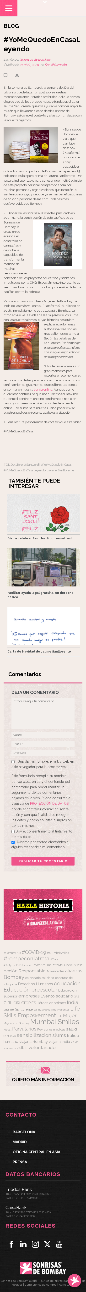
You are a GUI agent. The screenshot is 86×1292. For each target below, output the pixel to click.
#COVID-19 (34, 952)
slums (59, 1035)
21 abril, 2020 (29, 65)
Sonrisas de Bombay (35, 59)
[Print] (19, 75)
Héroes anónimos (51, 1003)
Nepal (7, 1029)
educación (67, 983)
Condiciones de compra (41, 1284)
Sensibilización (56, 65)
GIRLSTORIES (24, 1003)
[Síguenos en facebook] (11, 1244)
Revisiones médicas (51, 1029)
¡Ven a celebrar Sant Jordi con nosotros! (39, 538)
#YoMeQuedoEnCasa (56, 464)
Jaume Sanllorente (60, 470)
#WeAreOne (42, 965)
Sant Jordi (10, 1036)
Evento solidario (57, 995)
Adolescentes (55, 971)
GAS (76, 996)
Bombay (14, 977)
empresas (29, 996)
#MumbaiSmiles (58, 953)
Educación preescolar (30, 990)
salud (71, 1029)
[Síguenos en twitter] (47, 1244)
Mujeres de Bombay (16, 1023)
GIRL (8, 1002)
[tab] (43, 1132)
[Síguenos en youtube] (59, 1244)
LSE (59, 1016)
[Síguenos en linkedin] (23, 1244)
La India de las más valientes (51, 1009)
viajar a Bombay (33, 1041)
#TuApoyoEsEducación (18, 965)
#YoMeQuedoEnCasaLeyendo (25, 470)
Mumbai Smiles (54, 1021)
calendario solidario (39, 978)
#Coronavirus (12, 953)
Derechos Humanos (35, 984)
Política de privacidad (54, 1280)
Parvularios (24, 1029)
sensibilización (34, 1035)
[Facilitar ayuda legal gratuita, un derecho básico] (43, 567)
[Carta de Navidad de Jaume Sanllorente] (43, 626)
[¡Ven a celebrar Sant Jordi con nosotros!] (43, 513)
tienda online (43, 389)
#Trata (54, 959)
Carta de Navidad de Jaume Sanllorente (39, 651)
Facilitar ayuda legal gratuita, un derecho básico (40, 595)
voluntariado (42, 1047)
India (72, 1002)
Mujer (70, 1015)
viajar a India (59, 1041)
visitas (21, 1047)
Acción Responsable (25, 970)
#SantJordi (32, 464)
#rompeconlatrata (26, 958)
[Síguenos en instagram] (35, 1244)
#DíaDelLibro (13, 464)
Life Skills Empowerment (42, 1011)
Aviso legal (66, 1284)
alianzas (73, 970)
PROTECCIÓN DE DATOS (49, 803)
